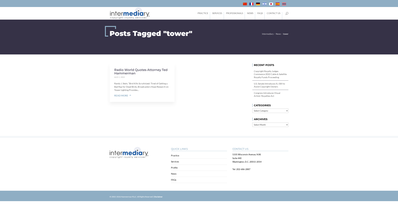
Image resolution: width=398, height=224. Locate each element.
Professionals (234, 13)
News (250, 13)
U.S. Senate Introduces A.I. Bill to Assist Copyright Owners (269, 85)
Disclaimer (158, 197)
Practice (203, 13)
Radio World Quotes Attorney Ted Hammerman (141, 71)
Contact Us (273, 13)
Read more (121, 95)
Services (217, 13)
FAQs (260, 13)
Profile (174, 167)
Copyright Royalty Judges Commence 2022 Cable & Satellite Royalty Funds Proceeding (270, 74)
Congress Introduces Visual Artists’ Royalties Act (267, 94)
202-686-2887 (243, 169)
